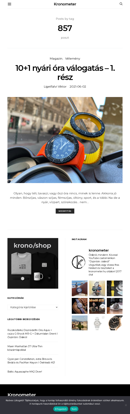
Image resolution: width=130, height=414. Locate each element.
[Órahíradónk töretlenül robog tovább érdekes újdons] (97, 306)
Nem (74, 409)
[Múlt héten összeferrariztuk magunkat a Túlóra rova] (80, 323)
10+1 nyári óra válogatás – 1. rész (65, 72)
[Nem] (125, 405)
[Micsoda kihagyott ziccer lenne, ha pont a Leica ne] (97, 288)
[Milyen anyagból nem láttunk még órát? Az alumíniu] (97, 323)
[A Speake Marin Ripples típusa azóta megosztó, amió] (80, 306)
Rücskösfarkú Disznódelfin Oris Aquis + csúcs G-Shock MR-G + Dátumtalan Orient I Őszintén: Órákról (32, 334)
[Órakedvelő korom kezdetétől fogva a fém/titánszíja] (80, 288)
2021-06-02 (78, 86)
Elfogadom (61, 409)
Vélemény (72, 58)
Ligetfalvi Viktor (55, 86)
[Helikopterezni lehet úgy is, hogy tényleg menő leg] (115, 288)
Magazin (56, 58)
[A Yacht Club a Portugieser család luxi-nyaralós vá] (115, 323)
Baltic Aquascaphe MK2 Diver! (24, 371)
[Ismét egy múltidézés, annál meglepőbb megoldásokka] (115, 306)
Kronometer (65, 4)
